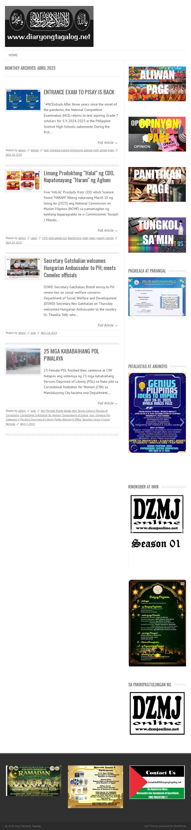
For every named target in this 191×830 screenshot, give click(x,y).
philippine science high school (88, 150)
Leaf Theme (151, 826)
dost (46, 150)
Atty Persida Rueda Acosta (56, 411)
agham (35, 150)
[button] (132, 314)
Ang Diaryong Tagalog (28, 826)
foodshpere (74, 238)
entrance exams (59, 150)
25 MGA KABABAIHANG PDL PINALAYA (71, 354)
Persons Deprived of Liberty (36, 419)
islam (34, 238)
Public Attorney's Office (67, 419)
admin (22, 150)
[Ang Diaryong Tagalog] (49, 45)
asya (33, 333)
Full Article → (108, 142)
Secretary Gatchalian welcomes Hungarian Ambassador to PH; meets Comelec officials (80, 267)
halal (85, 238)
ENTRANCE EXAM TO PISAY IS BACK (79, 92)
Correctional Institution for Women (40, 415)
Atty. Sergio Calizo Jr (83, 411)
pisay (111, 150)
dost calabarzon (58, 238)
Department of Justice (75, 415)
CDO (45, 238)
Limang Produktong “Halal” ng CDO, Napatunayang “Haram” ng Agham (79, 176)
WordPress (180, 826)
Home (13, 55)
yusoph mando (105, 238)
